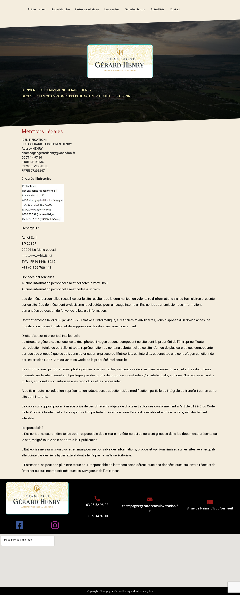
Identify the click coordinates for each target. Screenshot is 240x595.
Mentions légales (143, 591)
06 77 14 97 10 (97, 516)
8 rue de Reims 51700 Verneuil (210, 508)
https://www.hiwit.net (37, 256)
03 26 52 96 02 (97, 504)
